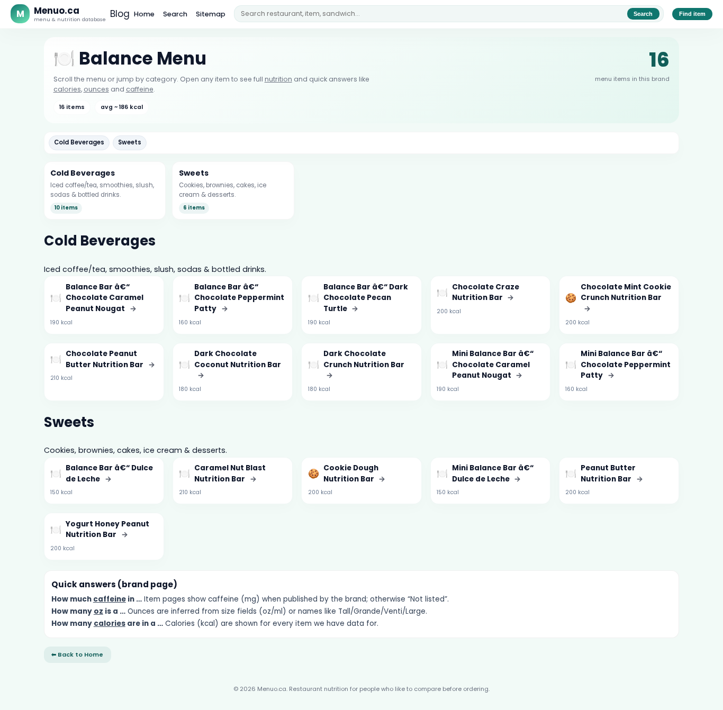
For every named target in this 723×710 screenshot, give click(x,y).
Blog (120, 13)
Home (144, 14)
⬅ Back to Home (77, 654)
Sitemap (210, 14)
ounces (96, 89)
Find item (692, 14)
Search (175, 14)
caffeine (139, 89)
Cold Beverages (79, 142)
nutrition (278, 79)
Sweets (129, 142)
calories (67, 89)
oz (98, 611)
